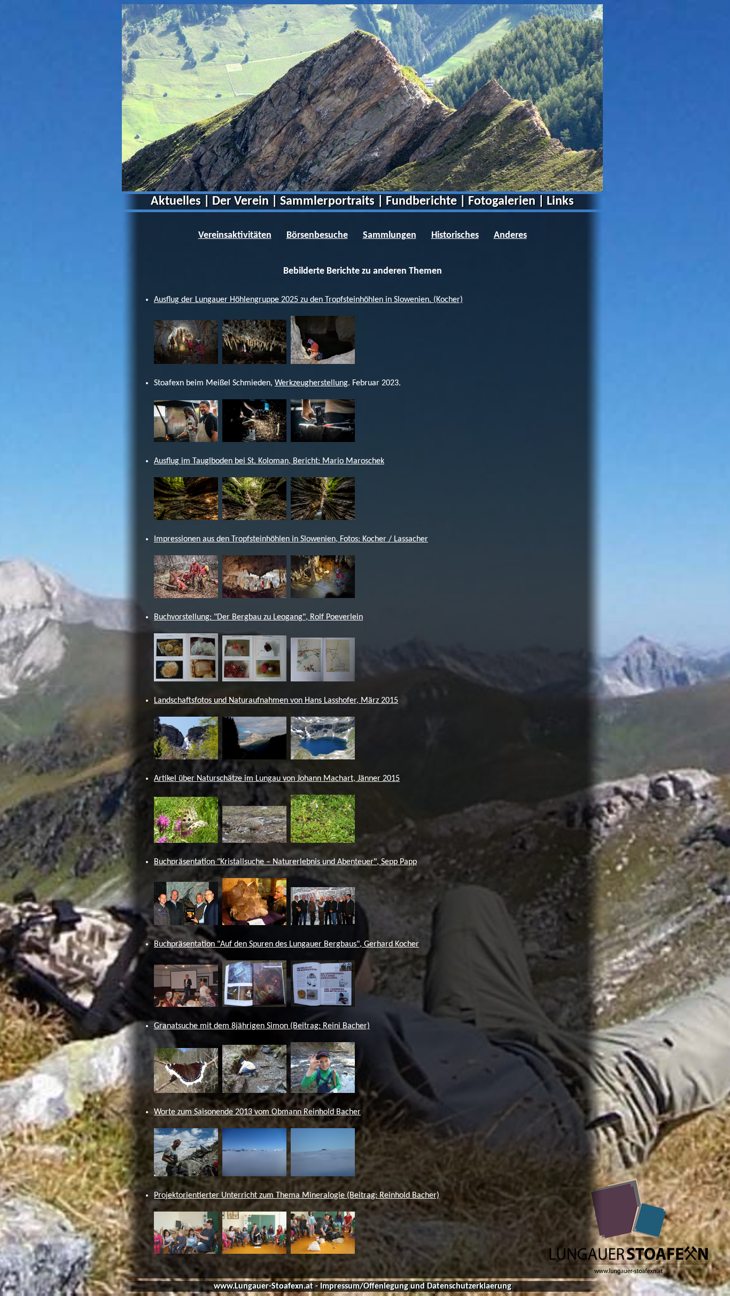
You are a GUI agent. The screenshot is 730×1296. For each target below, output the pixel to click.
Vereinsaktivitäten (234, 235)
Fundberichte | (425, 201)
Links (560, 201)
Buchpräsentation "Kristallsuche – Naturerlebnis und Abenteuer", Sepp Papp (285, 862)
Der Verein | (244, 201)
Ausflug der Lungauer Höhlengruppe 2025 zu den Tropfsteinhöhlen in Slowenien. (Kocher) (308, 300)
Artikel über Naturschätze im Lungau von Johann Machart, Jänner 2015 (277, 778)
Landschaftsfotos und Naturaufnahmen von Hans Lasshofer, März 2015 (276, 700)
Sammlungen (389, 235)
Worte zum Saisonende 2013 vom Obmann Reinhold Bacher (257, 1112)
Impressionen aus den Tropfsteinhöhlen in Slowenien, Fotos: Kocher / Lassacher (291, 539)
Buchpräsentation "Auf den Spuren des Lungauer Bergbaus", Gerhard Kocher (286, 944)
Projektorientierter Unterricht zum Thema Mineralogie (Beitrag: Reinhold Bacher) (296, 1195)
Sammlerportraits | (331, 201)
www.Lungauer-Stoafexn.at (263, 1286)
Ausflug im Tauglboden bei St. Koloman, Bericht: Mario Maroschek (269, 461)
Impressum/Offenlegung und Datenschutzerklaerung (415, 1286)
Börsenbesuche (317, 235)
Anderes (510, 235)
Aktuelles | (180, 201)
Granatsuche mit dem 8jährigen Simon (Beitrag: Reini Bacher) (262, 1026)
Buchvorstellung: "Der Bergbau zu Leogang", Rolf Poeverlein (258, 617)
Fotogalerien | (506, 201)
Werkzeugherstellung (311, 383)
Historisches (455, 235)
